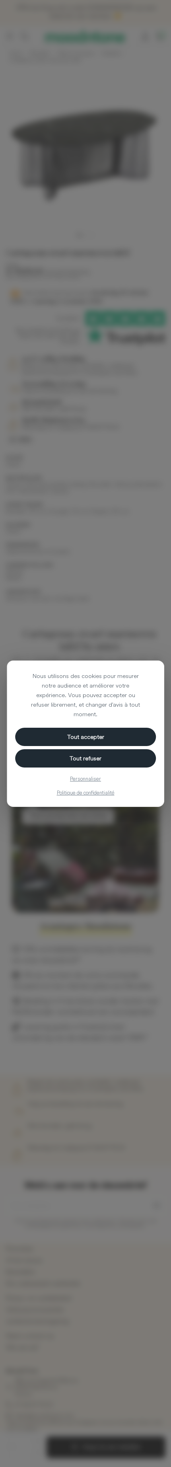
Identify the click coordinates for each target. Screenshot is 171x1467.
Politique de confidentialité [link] (86, 792)
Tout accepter (85, 736)
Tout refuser (85, 758)
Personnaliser (85, 778)
